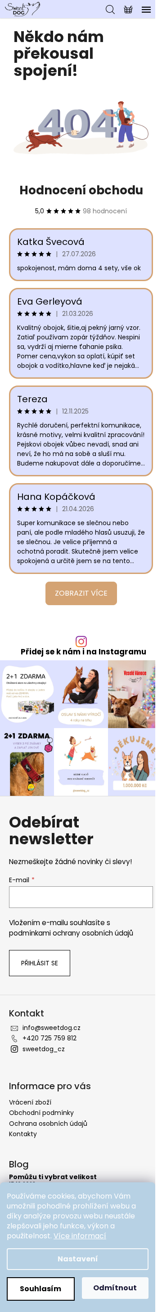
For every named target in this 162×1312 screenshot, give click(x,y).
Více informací (80, 1236)
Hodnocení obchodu (81, 190)
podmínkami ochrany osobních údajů (71, 933)
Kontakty (23, 1133)
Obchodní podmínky (41, 1112)
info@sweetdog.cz (51, 1027)
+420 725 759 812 (49, 1038)
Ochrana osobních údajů (48, 1123)
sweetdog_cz (43, 1048)
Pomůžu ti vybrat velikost (53, 1177)
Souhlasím (40, 1289)
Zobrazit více (81, 593)
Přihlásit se (39, 963)
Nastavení (78, 1259)
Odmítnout (115, 1288)
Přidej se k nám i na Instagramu (83, 652)
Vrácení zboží (30, 1102)
